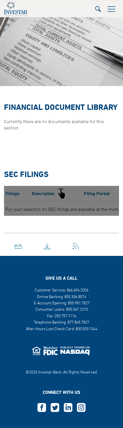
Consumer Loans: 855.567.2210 (61, 309)
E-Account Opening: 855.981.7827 (62, 303)
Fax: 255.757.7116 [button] (61, 316)
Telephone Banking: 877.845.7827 (61, 322)
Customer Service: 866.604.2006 (61, 290)
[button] (98, 7)
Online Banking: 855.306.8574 (61, 297)
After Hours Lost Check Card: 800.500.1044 (61, 329)
